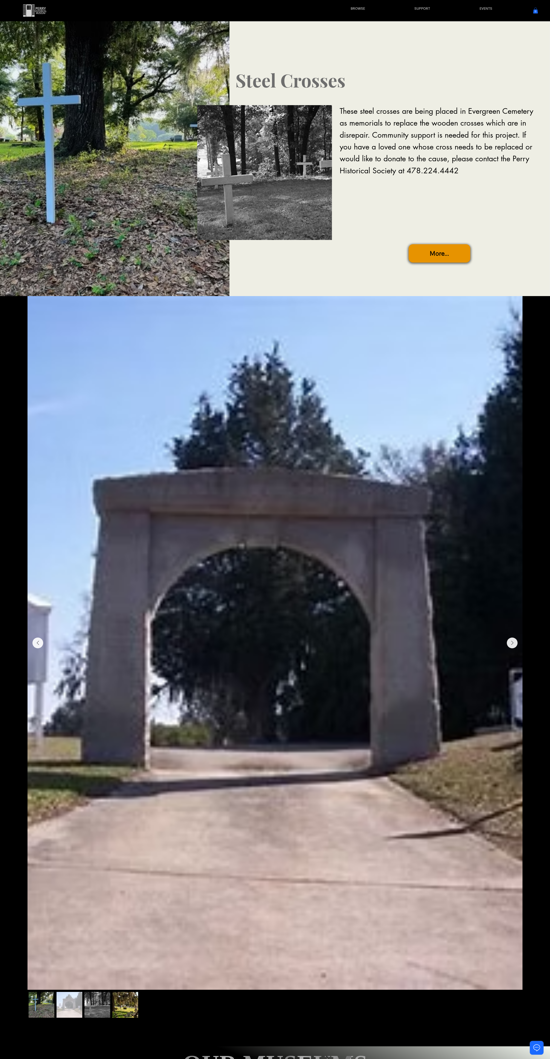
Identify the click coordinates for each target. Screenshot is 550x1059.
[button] (535, 10)
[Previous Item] (37, 643)
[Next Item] (512, 643)
